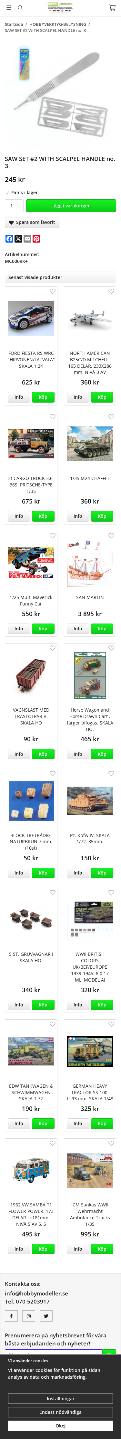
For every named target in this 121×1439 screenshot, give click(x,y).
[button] (43, 397)
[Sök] (20, 8)
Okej (60, 1426)
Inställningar (61, 1398)
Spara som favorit (34, 222)
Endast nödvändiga (60, 1412)
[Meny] (9, 7)
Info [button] (19, 397)
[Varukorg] (112, 7)
